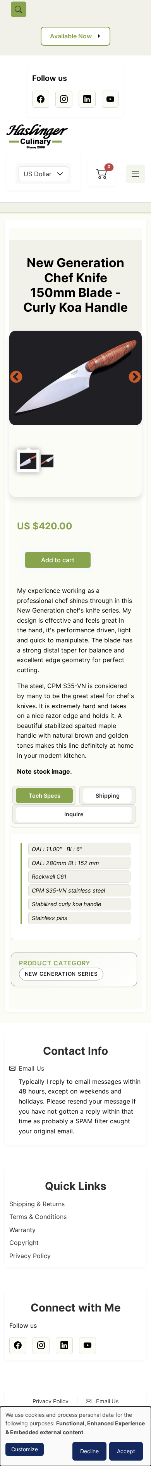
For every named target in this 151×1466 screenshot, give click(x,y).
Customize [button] (24, 1449)
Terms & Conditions (38, 1217)
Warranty (22, 1230)
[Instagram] (63, 99)
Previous (16, 377)
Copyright (24, 1242)
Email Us (31, 1068)
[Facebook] (40, 99)
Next (135, 377)
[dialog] (75, 1436)
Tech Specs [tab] (44, 795)
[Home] (40, 136)
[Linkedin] (87, 99)
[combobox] (43, 174)
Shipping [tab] (108, 795)
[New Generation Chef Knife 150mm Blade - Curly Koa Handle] (75, 378)
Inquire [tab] (74, 814)
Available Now (71, 36)
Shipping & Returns (37, 1204)
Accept (126, 1451)
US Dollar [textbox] (37, 174)
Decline (89, 1451)
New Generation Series (61, 974)
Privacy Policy (30, 1256)
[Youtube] (110, 99)
